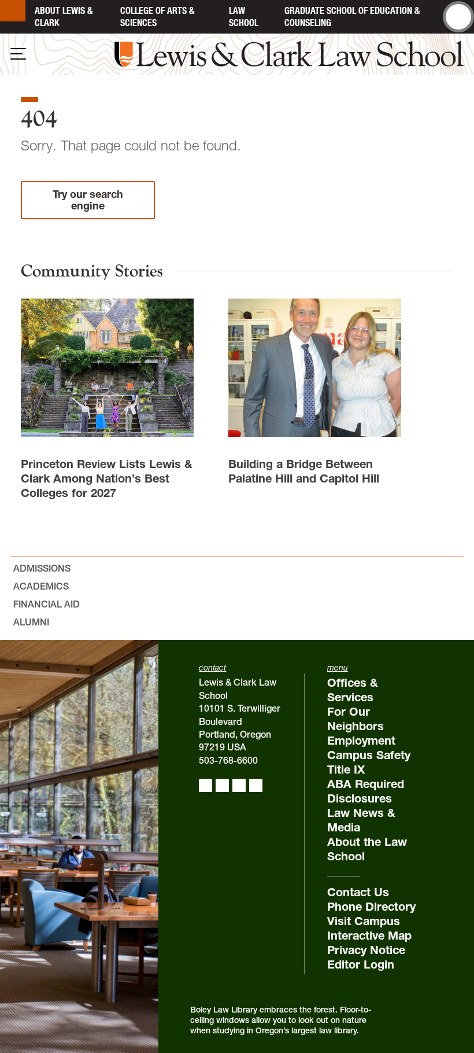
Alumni (31, 622)
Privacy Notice (366, 950)
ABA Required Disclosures (365, 791)
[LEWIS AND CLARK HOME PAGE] (12, 10)
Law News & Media (361, 820)
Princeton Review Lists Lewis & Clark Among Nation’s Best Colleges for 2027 (106, 478)
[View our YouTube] (255, 785)
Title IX (346, 769)
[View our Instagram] (222, 785)
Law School (243, 16)
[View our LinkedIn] (239, 785)
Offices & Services (352, 690)
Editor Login (360, 964)
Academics (41, 586)
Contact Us (358, 892)
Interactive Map (369, 935)
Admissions (42, 568)
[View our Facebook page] (205, 785)
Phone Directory (371, 907)
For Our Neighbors (355, 719)
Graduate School (352, 16)
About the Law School (367, 849)
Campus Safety (368, 755)
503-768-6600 (228, 760)
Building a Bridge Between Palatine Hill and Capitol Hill (303, 471)
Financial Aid (46, 604)
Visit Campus (363, 921)
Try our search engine (88, 199)
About (63, 16)
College (157, 16)
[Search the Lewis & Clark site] (458, 16)
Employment (361, 741)
